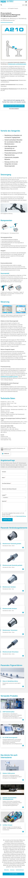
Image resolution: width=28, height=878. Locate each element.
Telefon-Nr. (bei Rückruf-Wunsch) (9, 489)
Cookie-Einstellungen (20, 869)
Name (3, 477)
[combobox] (14, 497)
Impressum (12, 869)
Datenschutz (6, 869)
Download (6, 453)
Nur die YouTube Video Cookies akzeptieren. (14, 105)
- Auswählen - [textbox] (5, 497)
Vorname (4, 471)
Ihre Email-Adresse (6, 483)
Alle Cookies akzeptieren (14, 108)
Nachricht (4, 501)
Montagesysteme (3, 8)
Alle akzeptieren (13, 873)
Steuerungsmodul (5, 273)
